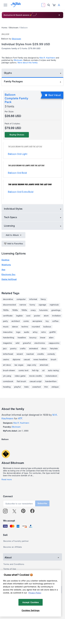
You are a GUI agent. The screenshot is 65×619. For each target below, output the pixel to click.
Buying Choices (17, 134)
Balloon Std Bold (17, 173)
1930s (15, 310)
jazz (5, 348)
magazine (7, 343)
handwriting (8, 337)
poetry (13, 348)
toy (47, 321)
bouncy (32, 337)
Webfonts (6, 264)
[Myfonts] (16, 6)
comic (26, 321)
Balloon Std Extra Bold (20, 192)
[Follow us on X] (15, 511)
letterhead (8, 354)
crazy (33, 310)
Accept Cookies (30, 602)
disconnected (9, 305)
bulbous (47, 326)
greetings (55, 310)
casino (6, 359)
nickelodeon (51, 376)
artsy (35, 332)
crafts (23, 348)
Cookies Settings (31, 610)
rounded (36, 326)
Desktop (5, 259)
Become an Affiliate (12, 547)
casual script (36, 381)
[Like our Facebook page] (33, 511)
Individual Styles (13, 208)
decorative (8, 299)
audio (26, 332)
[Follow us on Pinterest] (24, 511)
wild (17, 343)
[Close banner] (59, 15)
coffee (55, 321)
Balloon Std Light (17, 154)
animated (33, 348)
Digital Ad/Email (9, 279)
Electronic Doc (8, 274)
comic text (23, 370)
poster (37, 316)
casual (27, 359)
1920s (6, 310)
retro (43, 332)
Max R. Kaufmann (47, 57)
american (44, 365)
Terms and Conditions (13, 564)
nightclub (54, 305)
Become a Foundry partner (16, 541)
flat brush (21, 381)
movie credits (35, 376)
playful (17, 387)
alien (51, 337)
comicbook (8, 381)
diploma (16, 359)
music (5, 326)
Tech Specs (10, 217)
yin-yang (7, 376)
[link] (54, 5)
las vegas (19, 365)
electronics (39, 343)
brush (53, 359)
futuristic (43, 310)
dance (15, 326)
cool (28, 316)
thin (46, 387)
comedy (51, 354)
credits (40, 354)
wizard (20, 354)
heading (7, 387)
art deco (7, 365)
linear (42, 337)
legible (19, 316)
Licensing (9, 226)
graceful (27, 343)
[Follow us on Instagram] (6, 511)
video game (20, 376)
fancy (43, 299)
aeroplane (37, 321)
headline (22, 337)
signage (42, 305)
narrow (23, 305)
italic (26, 387)
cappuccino (54, 343)
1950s (24, 310)
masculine (8, 332)
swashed (36, 387)
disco (43, 348)
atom (46, 316)
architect (15, 321)
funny (32, 305)
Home (4, 27)
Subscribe (42, 503)
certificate (8, 316)
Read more (7, 479)
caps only (31, 365)
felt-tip (35, 370)
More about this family (28, 62)
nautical (30, 354)
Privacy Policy (34, 592)
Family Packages (13, 81)
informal (33, 299)
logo (18, 332)
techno (24, 326)
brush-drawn (9, 370)
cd (43, 370)
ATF (20, 418)
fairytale (54, 348)
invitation (56, 316)
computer (21, 299)
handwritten (51, 381)
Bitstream (13, 27)
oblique (55, 387)
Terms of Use (9, 568)
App (3, 269)
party (5, 321)
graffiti (52, 332)
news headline (40, 359)
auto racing (53, 370)
